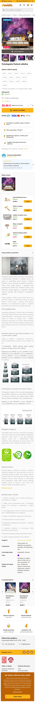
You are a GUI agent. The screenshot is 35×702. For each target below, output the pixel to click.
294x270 (24, 77)
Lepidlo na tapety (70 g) (20, 215)
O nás (19, 669)
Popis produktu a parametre (10, 252)
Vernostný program (23, 670)
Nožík (14, 241)
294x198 (18, 77)
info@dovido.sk (25, 644)
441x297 (18, 81)
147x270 (16, 73)
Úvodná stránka (6, 15)
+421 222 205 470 (9, 644)
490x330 (24, 81)
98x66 (4, 73)
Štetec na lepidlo (18, 224)
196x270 (29, 73)
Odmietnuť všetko (17, 692)
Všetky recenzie (11, 156)
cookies (5, 683)
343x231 (5, 81)
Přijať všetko (18, 696)
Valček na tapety (18, 206)
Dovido (26, 149)
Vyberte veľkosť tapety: (10, 69)
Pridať (28, 201)
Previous (2, 592)
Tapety (15, 15)
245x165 (5, 77)
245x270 (11, 77)
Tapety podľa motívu (24, 15)
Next (30, 35)
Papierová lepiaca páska (20, 233)
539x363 (5, 85)
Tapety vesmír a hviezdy (24, 540)
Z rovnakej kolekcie (7, 580)
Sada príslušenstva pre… (20, 197)
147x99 (10, 73)
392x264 (11, 81)
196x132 (22, 73)
